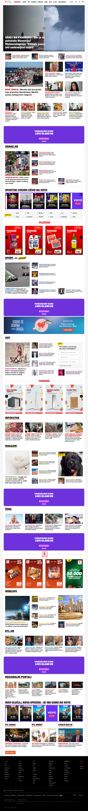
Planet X (66, 774)
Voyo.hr (15, 801)
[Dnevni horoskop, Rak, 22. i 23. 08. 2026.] (51, 213)
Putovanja (51, 776)
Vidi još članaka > (10, 752)
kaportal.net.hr (36, 801)
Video (81, 764)
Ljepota (50, 770)
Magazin (34, 2)
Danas (6, 761)
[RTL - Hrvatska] (75, 795)
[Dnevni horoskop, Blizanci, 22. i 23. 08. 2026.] (40, 213)
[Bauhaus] (44, 382)
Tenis (19, 774)
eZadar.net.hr (70, 801)
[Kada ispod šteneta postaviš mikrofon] (70, 464)
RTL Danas (6, 770)
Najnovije (81, 766)
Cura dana (66, 765)
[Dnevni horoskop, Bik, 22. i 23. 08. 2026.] (29, 213)
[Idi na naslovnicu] (9, 3)
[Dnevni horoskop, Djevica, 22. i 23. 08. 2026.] (74, 213)
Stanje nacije (7, 774)
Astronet (66, 763)
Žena (46, 2)
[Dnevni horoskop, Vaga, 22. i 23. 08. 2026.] (17, 217)
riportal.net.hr (51, 801)
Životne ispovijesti (52, 783)
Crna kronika (7, 768)
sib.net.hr (29, 801)
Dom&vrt (50, 765)
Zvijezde (34, 763)
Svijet (6, 765)
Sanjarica (81, 768)
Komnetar (66, 770)
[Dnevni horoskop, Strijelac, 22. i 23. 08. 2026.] (40, 217)
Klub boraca (20, 768)
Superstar (34, 776)
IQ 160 (55, 2)
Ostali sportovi (21, 776)
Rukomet (20, 765)
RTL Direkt (6, 772)
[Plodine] (44, 222)
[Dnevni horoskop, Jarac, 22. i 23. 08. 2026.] (51, 217)
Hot (29, 2)
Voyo (34, 783)
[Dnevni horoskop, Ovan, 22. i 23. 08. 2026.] (17, 213)
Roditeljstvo (51, 778)
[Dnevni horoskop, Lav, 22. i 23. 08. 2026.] (63, 213)
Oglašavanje (13, 795)
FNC (19, 778)
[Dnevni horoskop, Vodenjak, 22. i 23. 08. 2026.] (63, 217)
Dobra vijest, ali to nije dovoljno (68, 362)
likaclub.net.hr (21, 803)
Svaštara (66, 776)
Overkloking (67, 772)
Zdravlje (50, 780)
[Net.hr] (81, 795)
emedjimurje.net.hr (22, 801)
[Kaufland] (44, 554)
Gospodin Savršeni (36, 778)
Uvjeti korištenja (20, 795)
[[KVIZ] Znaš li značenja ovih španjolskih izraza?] (70, 607)
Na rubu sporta (21, 770)
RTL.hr (6, 801)
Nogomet (20, 763)
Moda (50, 774)
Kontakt (43, 795)
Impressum (7, 795)
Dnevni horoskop (68, 768)
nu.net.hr (77, 801)
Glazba (34, 768)
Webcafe (40, 2)
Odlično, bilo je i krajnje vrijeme (68, 352)
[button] (7, 194)
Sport (24, 2)
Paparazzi (34, 770)
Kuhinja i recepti (52, 768)
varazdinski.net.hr (43, 801)
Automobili (51, 785)
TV (33, 772)
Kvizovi (66, 778)
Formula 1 (20, 780)
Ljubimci (50, 772)
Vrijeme (6, 778)
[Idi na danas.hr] (17, 2)
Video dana (67, 780)
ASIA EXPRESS (62, 2)
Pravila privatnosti (37, 795)
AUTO (50, 2)
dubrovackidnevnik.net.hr (61, 801)
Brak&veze (51, 763)
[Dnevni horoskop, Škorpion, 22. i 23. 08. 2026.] (29, 217)
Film (33, 765)
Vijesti (6, 763)
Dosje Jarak (7, 776)
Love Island (35, 774)
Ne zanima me (64, 357)
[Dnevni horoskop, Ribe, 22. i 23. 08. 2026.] (74, 217)
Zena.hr (10, 801)
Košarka (19, 772)
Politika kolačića (28, 795)
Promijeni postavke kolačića (52, 795)
